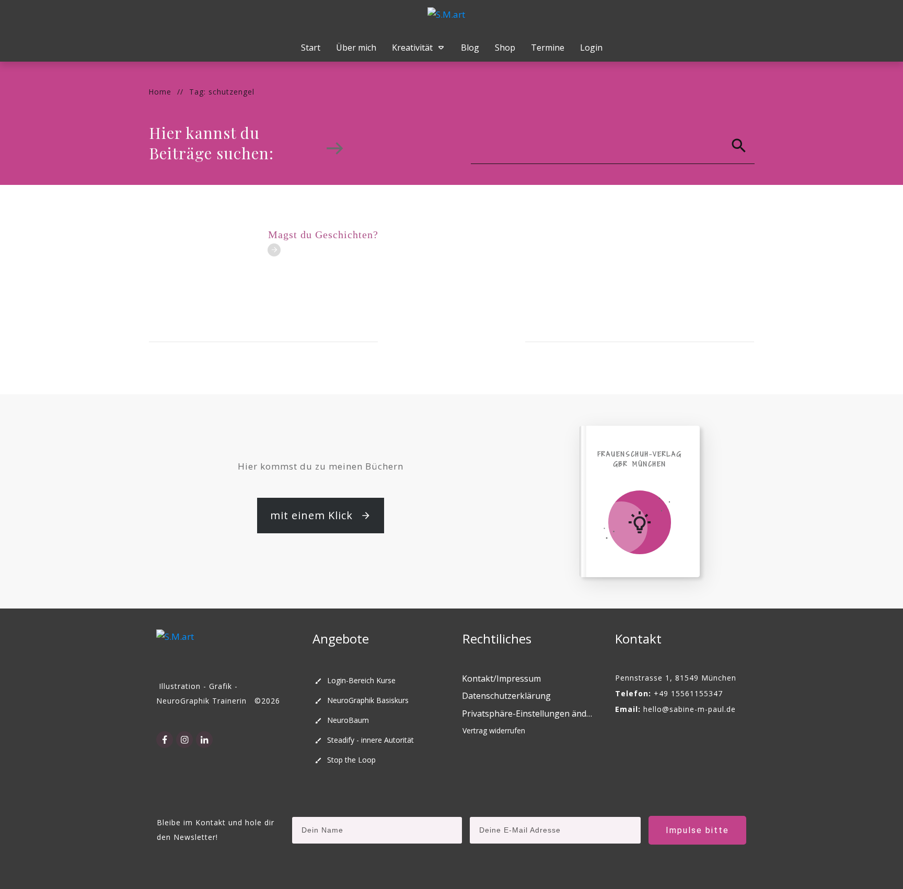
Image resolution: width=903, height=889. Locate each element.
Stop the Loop (351, 760)
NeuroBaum (348, 720)
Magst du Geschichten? (323, 234)
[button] (528, 714)
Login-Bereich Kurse (361, 680)
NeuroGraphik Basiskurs (368, 700)
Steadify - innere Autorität (370, 740)
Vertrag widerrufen (493, 730)
